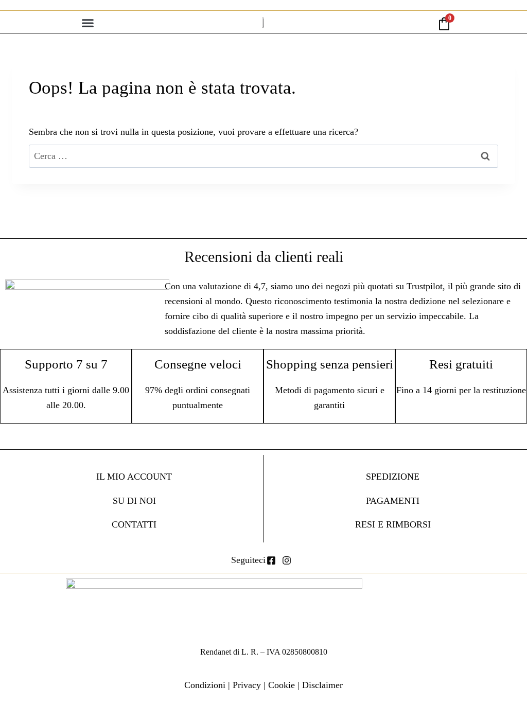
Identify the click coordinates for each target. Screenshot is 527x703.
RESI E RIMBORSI (393, 524)
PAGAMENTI (392, 501)
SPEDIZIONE (392, 476)
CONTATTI (134, 524)
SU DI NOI (134, 501)
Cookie (281, 685)
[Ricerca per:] (263, 156)
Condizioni (204, 685)
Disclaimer (322, 685)
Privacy (247, 685)
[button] (88, 23)
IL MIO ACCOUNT (134, 476)
